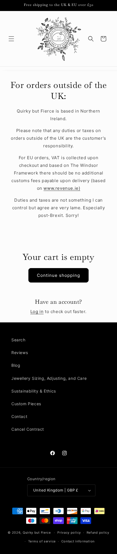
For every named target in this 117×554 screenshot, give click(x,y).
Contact (19, 416)
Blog (15, 365)
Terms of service (42, 541)
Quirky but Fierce (37, 532)
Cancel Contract (27, 429)
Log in (37, 311)
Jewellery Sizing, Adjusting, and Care (49, 378)
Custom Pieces (26, 403)
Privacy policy (69, 532)
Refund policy (98, 532)
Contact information (78, 541)
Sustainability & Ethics (33, 391)
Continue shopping (58, 275)
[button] (11, 39)
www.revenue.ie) (61, 188)
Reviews (19, 352)
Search (18, 339)
